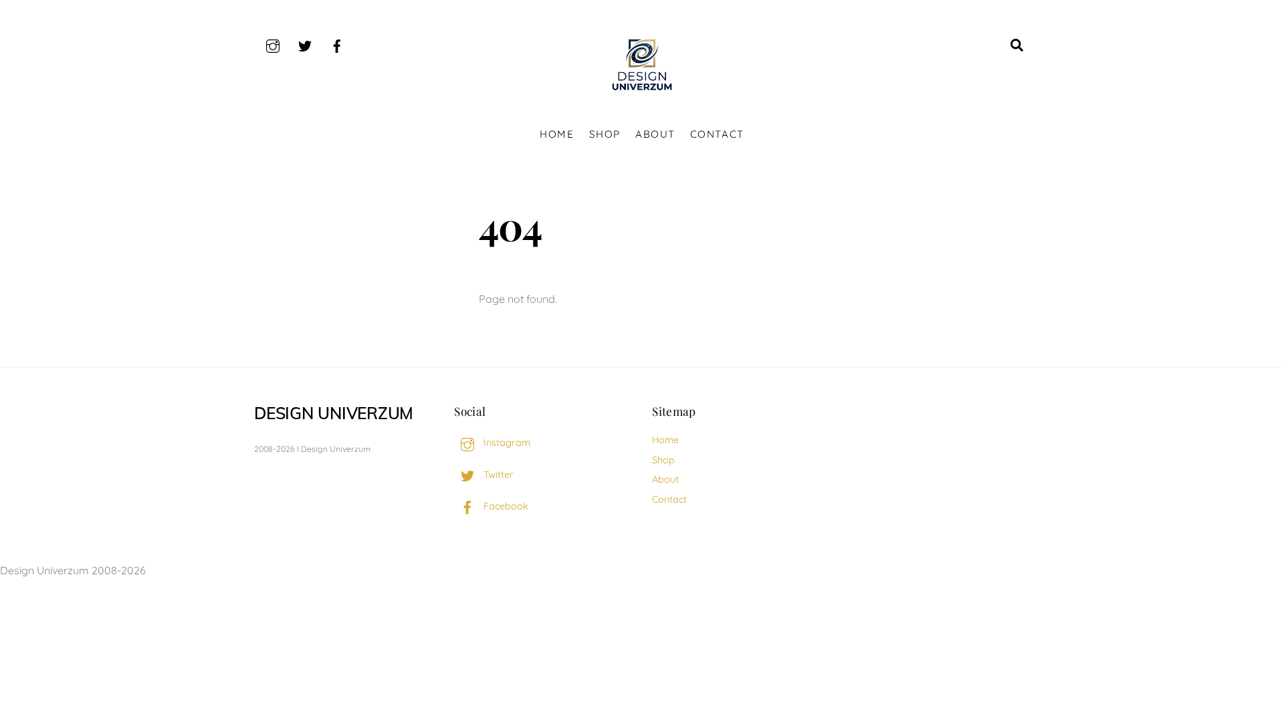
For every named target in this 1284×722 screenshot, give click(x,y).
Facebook (504, 506)
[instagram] (272, 44)
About (655, 134)
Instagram (505, 443)
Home (557, 134)
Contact (717, 134)
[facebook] (337, 44)
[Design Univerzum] (642, 91)
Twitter (497, 475)
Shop (605, 134)
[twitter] (305, 44)
